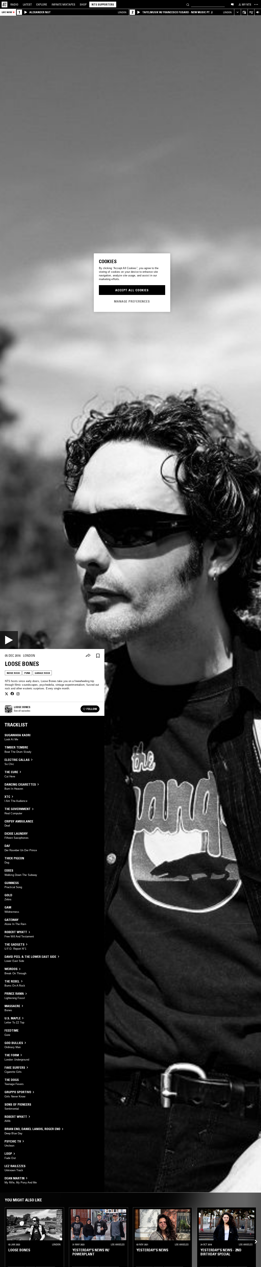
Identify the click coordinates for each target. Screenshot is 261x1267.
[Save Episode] (98, 656)
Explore (41, 4)
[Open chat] (232, 4)
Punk (27, 672)
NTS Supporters (103, 4)
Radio (14, 4)
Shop (83, 4)
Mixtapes (63, 4)
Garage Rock (42, 672)
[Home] (4, 4)
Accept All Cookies (132, 290)
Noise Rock (13, 672)
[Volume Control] (257, 12)
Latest (27, 4)
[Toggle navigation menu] (256, 4)
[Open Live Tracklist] (251, 12)
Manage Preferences (132, 301)
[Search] (188, 4)
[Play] (9, 640)
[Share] (88, 656)
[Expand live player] (237, 12)
